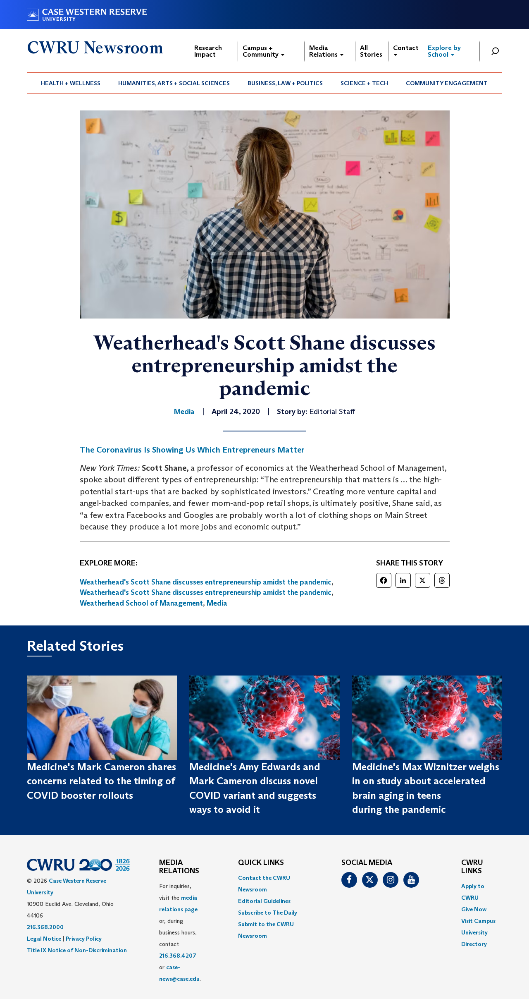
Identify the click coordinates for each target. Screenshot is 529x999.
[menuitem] (71, 83)
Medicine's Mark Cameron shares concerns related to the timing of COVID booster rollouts (101, 781)
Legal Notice (44, 938)
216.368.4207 (177, 955)
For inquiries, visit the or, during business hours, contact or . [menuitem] (180, 932)
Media (217, 603)
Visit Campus (478, 921)
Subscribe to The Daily (267, 912)
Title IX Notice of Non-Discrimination (77, 950)
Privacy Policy (84, 938)
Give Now (473, 909)
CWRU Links (472, 867)
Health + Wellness (70, 83)
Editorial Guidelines (264, 901)
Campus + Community (261, 51)
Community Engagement (447, 83)
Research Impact (208, 51)
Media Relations (324, 51)
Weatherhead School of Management (141, 603)
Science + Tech (364, 83)
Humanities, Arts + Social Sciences (174, 83)
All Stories (371, 51)
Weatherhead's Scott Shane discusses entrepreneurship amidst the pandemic (205, 582)
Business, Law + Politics (285, 83)
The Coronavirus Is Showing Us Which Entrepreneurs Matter (192, 450)
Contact (406, 48)
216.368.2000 (45, 927)
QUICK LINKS (261, 863)
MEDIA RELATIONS (179, 867)
